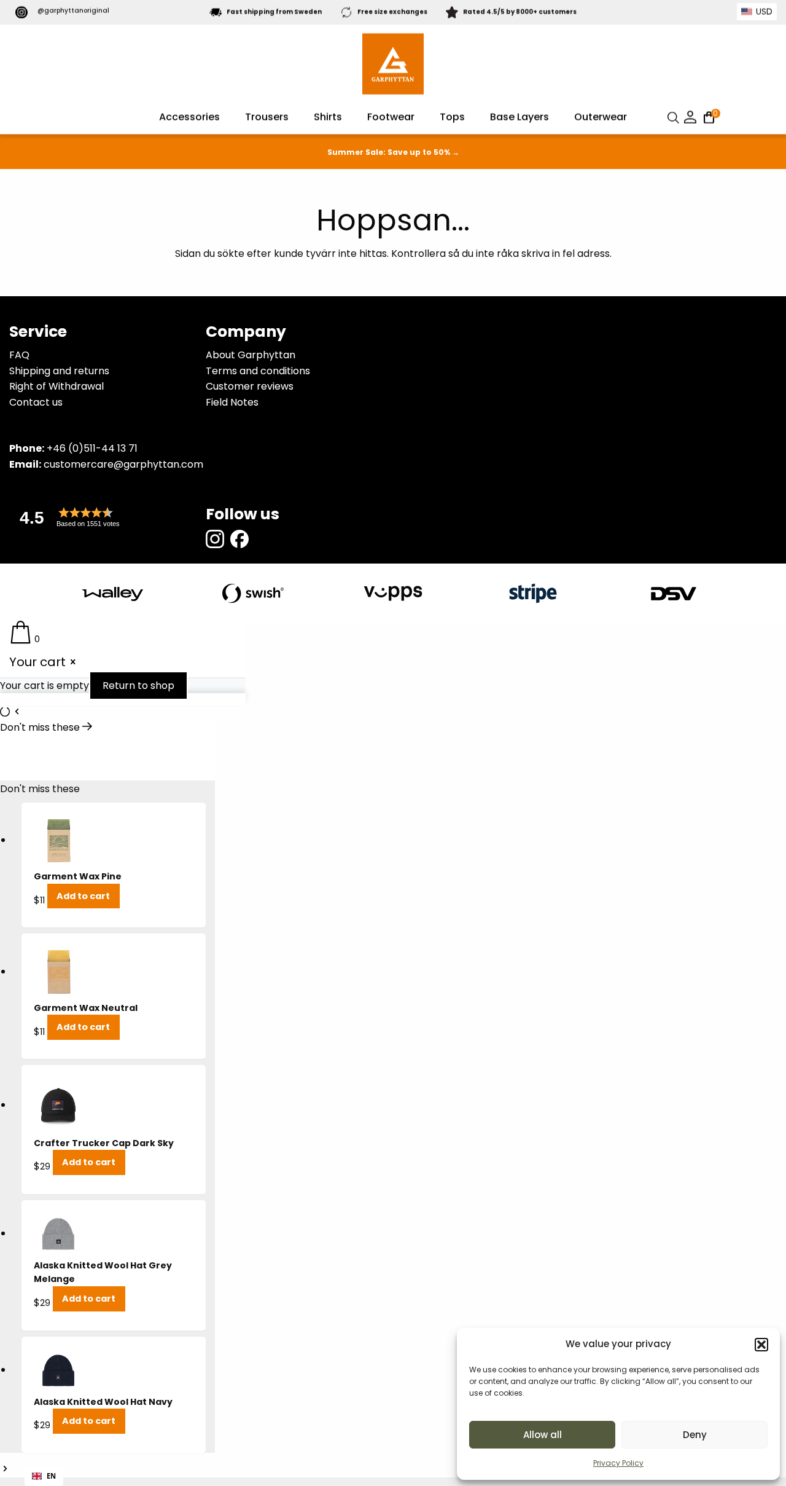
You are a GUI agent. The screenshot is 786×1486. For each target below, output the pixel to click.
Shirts (328, 117)
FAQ (19, 355)
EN (51, 1475)
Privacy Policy (618, 1463)
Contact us (36, 402)
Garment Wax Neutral (86, 1008)
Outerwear (600, 117)
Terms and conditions (258, 371)
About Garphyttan (250, 355)
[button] (761, 1345)
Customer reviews (250, 386)
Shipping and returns (59, 371)
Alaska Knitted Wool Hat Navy (103, 1402)
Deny (695, 1434)
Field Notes (232, 402)
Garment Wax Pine (78, 876)
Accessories (189, 117)
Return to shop (138, 685)
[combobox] (44, 1476)
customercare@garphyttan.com (123, 464)
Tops (452, 117)
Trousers (267, 117)
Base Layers (519, 117)
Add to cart (83, 896)
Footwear (390, 117)
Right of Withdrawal (56, 386)
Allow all (542, 1434)
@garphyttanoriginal (73, 10)
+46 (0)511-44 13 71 (92, 448)
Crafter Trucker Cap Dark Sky (104, 1143)
